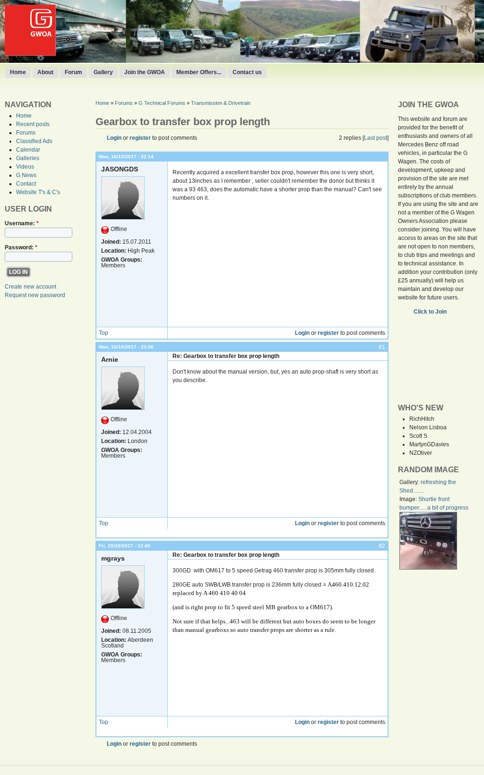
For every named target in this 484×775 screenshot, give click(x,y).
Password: (21, 247)
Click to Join (431, 311)
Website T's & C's (38, 192)
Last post (375, 138)
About (45, 72)
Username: (22, 223)
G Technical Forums (161, 103)
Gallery (103, 72)
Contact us (247, 72)
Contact (26, 183)
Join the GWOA (144, 72)
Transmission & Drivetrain (221, 103)
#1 (382, 347)
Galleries (27, 158)
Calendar (28, 149)
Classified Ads (34, 141)
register (140, 138)
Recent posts (33, 124)
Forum (73, 72)
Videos (25, 166)
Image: (408, 499)
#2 (382, 546)
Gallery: (410, 482)
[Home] (30, 54)
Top (103, 333)
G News (26, 175)
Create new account (30, 286)
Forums (25, 132)
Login (114, 138)
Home (18, 72)
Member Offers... (198, 72)
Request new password (35, 295)
